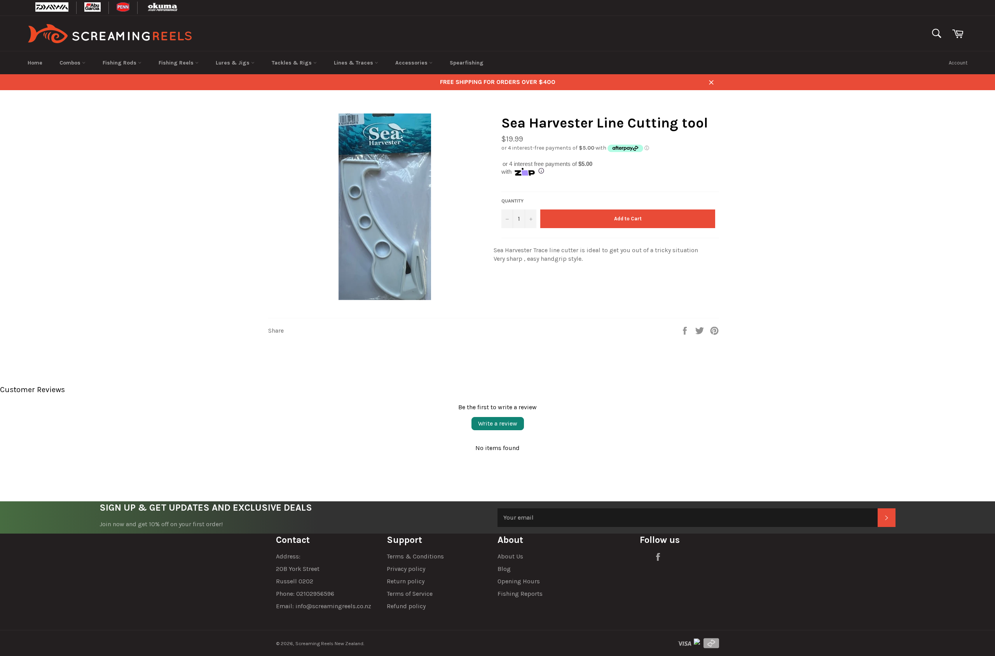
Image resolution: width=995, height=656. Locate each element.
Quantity (512, 201)
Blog (504, 568)
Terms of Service (410, 593)
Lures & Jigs (233, 62)
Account (958, 63)
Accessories (412, 62)
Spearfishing (467, 62)
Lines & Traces (354, 62)
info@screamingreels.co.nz (333, 606)
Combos (70, 62)
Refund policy (406, 606)
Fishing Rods (120, 62)
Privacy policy (406, 568)
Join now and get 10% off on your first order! (161, 524)
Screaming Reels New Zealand (329, 643)
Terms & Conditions (415, 556)
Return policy (405, 581)
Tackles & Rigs (292, 62)
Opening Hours (519, 581)
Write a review (497, 423)
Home (35, 62)
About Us (510, 556)
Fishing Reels (177, 62)
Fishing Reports (520, 593)
